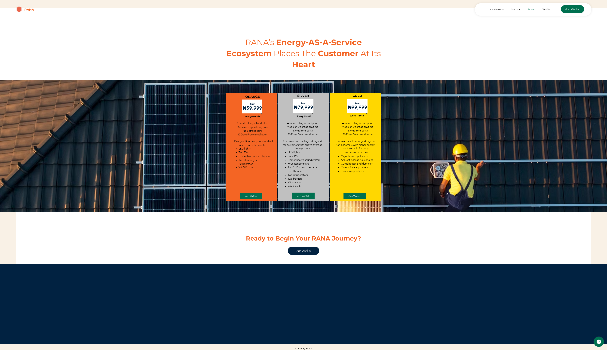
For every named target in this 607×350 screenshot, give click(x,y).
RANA (29, 10)
